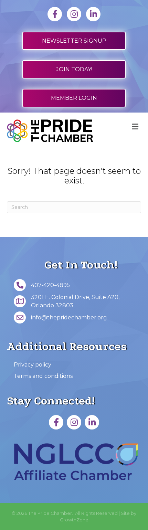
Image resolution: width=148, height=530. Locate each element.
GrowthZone (74, 519)
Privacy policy (32, 364)
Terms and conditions (43, 376)
